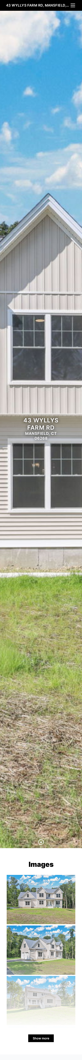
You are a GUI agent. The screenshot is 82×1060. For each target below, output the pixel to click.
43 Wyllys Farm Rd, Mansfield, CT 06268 (38, 5)
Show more (41, 1038)
